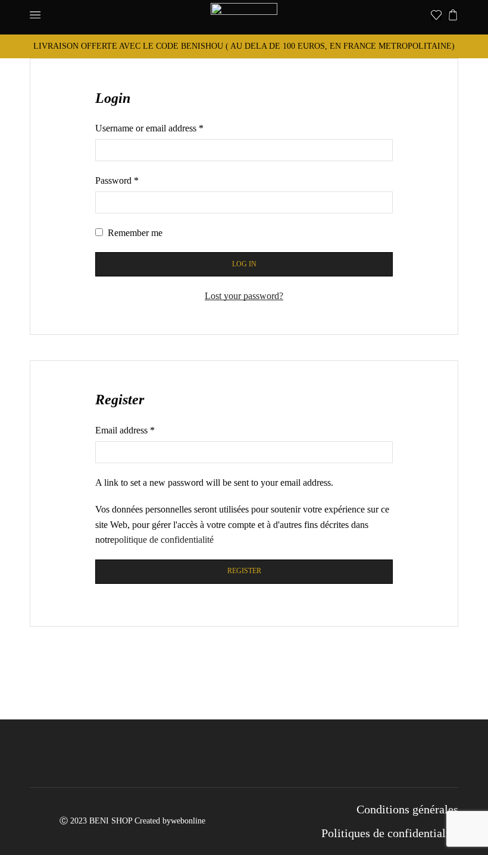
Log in (244, 264)
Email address (125, 430)
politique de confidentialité (164, 540)
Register (244, 571)
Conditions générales (407, 809)
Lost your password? (244, 296)
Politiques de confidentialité (389, 833)
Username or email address (149, 127)
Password (117, 180)
